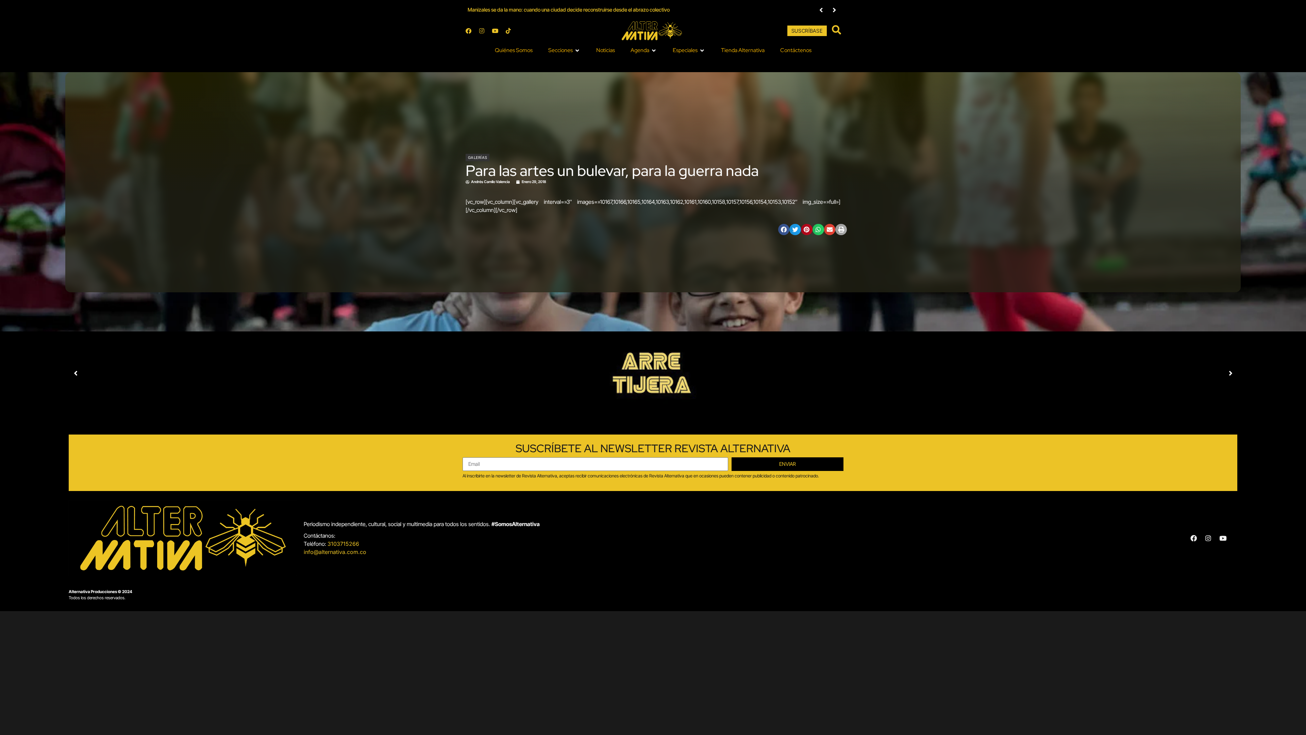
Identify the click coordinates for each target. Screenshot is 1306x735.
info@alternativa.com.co (335, 552)
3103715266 (343, 543)
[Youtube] (495, 31)
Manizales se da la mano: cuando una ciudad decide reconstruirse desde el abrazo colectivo (569, 9)
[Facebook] (468, 31)
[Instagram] (481, 31)
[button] (564, 50)
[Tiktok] (508, 31)
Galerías (477, 157)
